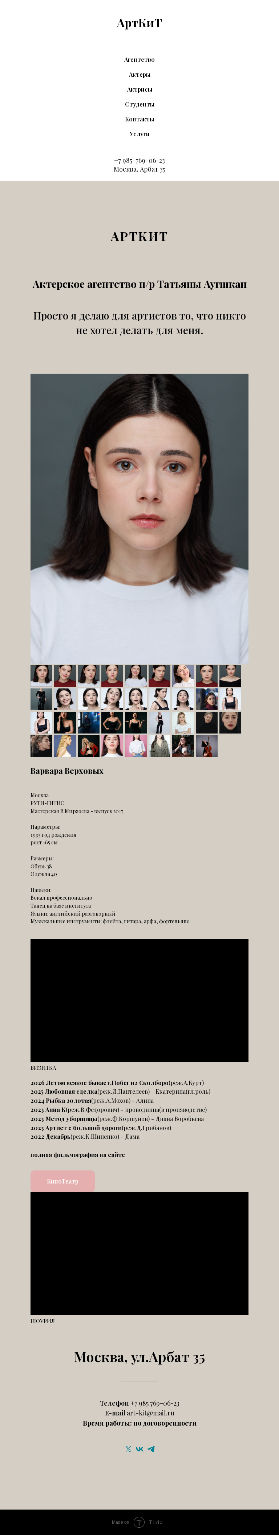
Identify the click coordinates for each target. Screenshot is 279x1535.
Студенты (139, 104)
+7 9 (120, 160)
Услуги (140, 134)
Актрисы (139, 89)
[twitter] (128, 1449)
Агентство (139, 59)
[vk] (139, 1449)
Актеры (139, 74)
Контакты (139, 119)
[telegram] (150, 1449)
